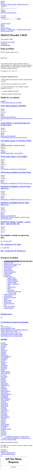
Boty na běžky (8, 300)
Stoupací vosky (11, 287)
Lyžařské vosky (11, 29)
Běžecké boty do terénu (10, 266)
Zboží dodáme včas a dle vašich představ (12, 336)
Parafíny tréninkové (12, 281)
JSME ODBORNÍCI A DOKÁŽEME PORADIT (14, 330)
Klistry (9, 288)
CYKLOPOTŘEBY (9, 306)
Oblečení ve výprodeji (10, 297)
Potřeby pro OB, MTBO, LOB (12, 264)
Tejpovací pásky (8, 270)
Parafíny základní (12, 279)
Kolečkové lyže (8, 267)
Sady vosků (10, 290)
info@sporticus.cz (5, 28)
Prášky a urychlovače (13, 284)
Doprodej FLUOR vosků (23, 29)
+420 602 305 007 (6, 23)
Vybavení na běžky (9, 303)
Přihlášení (19, 4)
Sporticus (3, 29)
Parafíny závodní (11, 282)
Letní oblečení (8, 269)
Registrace (25, 4)
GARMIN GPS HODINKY (11, 261)
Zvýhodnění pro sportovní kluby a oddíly (12, 334)
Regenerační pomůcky (10, 272)
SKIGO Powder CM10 (7, 31)
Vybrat (2, 150)
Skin (8, 285)
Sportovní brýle (8, 273)
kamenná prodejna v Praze (8, 328)
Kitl (5, 305)
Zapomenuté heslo (11, 12)
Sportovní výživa (8, 262)
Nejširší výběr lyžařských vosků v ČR (11, 333)
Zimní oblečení (8, 296)
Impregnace (7, 275)
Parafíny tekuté (11, 278)
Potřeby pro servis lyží (10, 294)
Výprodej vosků (11, 293)
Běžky (6, 299)
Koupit (2, 114)
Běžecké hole (7, 302)
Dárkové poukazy (9, 308)
